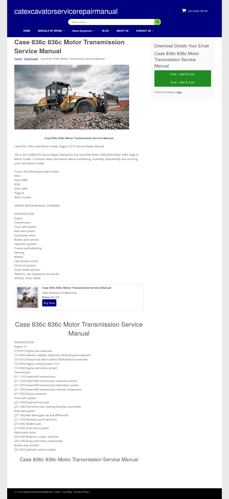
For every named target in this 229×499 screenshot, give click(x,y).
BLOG (105, 30)
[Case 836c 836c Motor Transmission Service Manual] (27, 307)
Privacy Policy (81, 491)
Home (18, 58)
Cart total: (197, 11)
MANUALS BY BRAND (50, 30)
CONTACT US (143, 30)
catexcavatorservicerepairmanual (66, 11)
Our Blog (67, 491)
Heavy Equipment (82, 30)
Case (179, 92)
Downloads (31, 58)
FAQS (57, 491)
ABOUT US (122, 30)
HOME (26, 30)
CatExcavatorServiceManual (37, 491)
